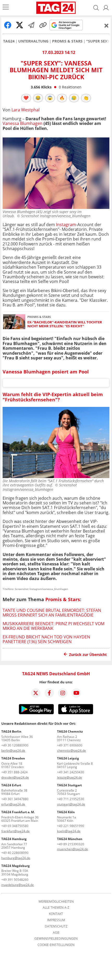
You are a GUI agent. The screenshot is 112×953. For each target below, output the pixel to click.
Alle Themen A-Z (56, 907)
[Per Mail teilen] (31, 25)
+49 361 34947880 (14, 799)
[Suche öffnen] (96, 7)
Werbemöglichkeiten (56, 901)
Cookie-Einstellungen (56, 945)
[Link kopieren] (43, 25)
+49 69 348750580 (14, 826)
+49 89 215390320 (70, 844)
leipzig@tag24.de (69, 777)
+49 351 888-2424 (14, 772)
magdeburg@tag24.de (17, 885)
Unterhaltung (33, 41)
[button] (106, 7)
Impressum (56, 920)
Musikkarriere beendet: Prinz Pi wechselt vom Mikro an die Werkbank (53, 626)
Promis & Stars (67, 41)
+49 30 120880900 (14, 745)
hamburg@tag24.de (15, 858)
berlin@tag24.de (13, 750)
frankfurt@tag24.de (15, 831)
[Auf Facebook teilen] (8, 25)
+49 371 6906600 (69, 745)
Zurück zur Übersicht (88, 654)
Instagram (66, 224)
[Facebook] (49, 693)
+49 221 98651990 (70, 826)
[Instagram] (62, 693)
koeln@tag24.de (68, 831)
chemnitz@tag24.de (71, 750)
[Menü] (6, 7)
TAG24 (9, 41)
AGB (56, 932)
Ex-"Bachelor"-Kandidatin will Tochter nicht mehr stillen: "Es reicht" (64, 324)
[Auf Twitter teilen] (19, 25)
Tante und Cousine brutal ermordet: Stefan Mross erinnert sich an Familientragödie (52, 612)
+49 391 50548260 (14, 879)
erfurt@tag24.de (13, 804)
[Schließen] (106, 25)
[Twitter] (35, 693)
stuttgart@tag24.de (71, 804)
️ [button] (26, 98)
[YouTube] (76, 693)
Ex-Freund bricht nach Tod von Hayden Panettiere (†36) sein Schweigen (46, 639)
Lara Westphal (25, 110)
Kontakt (56, 914)
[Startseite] (56, 7)
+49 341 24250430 (70, 772)
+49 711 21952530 (70, 799)
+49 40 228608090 (14, 853)
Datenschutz (56, 926)
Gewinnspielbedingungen (56, 938)
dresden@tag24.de (15, 777)
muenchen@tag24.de (72, 849)
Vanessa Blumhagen (22, 123)
